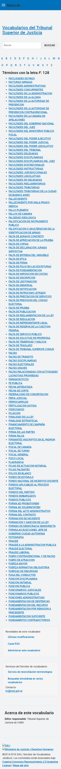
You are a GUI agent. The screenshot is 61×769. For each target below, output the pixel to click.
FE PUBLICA (15, 383)
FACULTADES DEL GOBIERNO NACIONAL (31, 123)
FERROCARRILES (18, 402)
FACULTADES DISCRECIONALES (26, 165)
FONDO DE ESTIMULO (21, 477)
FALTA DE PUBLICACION (22, 311)
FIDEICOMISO (16, 409)
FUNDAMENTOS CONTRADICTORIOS (29, 620)
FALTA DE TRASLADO (20, 345)
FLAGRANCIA (16, 462)
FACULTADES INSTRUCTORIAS (26, 168)
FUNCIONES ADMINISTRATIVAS (27, 597)
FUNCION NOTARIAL (20, 582)
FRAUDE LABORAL (19, 552)
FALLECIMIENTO (18, 199)
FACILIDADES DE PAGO (22, 78)
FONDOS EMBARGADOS (22, 496)
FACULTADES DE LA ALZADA (25, 97)
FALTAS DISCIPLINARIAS (23, 360)
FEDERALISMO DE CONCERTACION (28, 394)
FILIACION (14, 413)
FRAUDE (13, 541)
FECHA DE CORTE (18, 390)
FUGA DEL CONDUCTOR (22, 575)
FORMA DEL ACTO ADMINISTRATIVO (29, 511)
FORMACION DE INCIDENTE (24, 518)
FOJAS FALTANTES (19, 469)
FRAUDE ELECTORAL (20, 548)
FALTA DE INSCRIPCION (22, 277)
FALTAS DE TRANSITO (21, 356)
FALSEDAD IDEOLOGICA (22, 217)
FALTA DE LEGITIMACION (23, 281)
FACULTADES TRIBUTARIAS (24, 187)
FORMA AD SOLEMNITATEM (24, 507)
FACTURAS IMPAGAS (20, 82)
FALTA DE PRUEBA (19, 308)
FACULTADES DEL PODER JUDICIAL (29, 142)
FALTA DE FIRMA (18, 262)
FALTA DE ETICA (17, 259)
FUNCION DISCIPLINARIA (23, 578)
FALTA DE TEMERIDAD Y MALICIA (27, 341)
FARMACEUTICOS (19, 379)
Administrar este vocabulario (24, 650)
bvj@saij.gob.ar (14, 691)
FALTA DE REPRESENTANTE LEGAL (28, 323)
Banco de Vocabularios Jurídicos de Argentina (16, 6)
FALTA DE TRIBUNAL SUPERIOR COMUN (31, 349)
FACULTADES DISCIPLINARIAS (26, 157)
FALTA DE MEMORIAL (21, 285)
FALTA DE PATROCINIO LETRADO (27, 293)
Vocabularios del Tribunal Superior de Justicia (27, 29)
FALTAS (13, 353)
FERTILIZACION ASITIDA (22, 405)
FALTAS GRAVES (18, 368)
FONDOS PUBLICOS (20, 499)
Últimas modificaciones (21, 637)
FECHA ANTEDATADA (20, 387)
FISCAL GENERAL (18, 454)
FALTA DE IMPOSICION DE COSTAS (28, 274)
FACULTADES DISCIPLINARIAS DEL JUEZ (32, 161)
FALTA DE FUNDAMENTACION (25, 270)
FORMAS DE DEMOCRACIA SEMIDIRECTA (32, 526)
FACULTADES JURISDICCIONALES (28, 172)
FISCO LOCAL (16, 458)
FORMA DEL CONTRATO (22, 514)
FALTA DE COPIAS (18, 244)
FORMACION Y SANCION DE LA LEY (29, 522)
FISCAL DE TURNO (19, 451)
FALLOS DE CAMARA (20, 214)
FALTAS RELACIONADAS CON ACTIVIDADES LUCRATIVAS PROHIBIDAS (33, 373)
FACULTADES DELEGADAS (23, 153)
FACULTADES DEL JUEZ (22, 127)
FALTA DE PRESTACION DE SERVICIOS (30, 296)
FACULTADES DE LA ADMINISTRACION (30, 93)
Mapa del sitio (21, 765)
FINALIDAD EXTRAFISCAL (23, 420)
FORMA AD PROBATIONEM (24, 503)
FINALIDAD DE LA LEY (21, 417)
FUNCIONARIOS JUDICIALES (25, 590)
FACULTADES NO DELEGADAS (25, 180)
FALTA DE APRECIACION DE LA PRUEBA (31, 240)
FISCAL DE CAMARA (20, 447)
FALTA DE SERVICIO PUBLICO (25, 334)
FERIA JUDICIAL (18, 398)
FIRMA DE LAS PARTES (22, 432)
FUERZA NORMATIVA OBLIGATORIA (29, 567)
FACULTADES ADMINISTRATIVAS (27, 86)
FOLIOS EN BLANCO (20, 473)
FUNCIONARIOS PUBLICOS (24, 593)
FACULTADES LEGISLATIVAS (25, 176)
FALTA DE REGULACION (22, 319)
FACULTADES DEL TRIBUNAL (25, 150)
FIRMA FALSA (16, 436)
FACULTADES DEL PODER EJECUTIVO (30, 138)
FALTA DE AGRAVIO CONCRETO (26, 236)
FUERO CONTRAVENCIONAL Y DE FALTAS (32, 556)
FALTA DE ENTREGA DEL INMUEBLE (29, 255)
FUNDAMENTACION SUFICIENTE (27, 616)
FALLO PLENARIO (18, 210)
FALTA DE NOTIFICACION (22, 289)
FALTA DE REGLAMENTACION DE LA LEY (31, 315)
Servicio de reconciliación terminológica (30, 672)
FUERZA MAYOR (18, 563)
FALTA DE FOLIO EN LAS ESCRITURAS (30, 266)
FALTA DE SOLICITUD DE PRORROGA (29, 338)
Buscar (49, 45)
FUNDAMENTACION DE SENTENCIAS (29, 601)
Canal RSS (14, 643)
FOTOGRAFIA (16, 537)
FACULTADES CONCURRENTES (26, 89)
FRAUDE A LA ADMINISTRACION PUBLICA (32, 545)
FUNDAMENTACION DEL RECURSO (28, 605)
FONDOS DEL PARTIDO (22, 492)
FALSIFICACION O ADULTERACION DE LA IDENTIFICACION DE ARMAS (32, 230)
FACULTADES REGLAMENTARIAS (27, 183)
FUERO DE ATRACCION (22, 560)
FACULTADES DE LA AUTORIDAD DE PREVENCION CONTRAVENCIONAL (29, 110)
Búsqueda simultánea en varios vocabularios (25, 680)
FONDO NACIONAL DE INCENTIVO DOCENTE (33, 481)
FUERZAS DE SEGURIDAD (23, 571)
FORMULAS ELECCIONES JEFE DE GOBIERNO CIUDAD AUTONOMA (28, 531)
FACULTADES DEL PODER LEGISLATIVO (31, 146)
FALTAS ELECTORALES (21, 364)
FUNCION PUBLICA (19, 586)
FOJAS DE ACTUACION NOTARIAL (28, 465)
